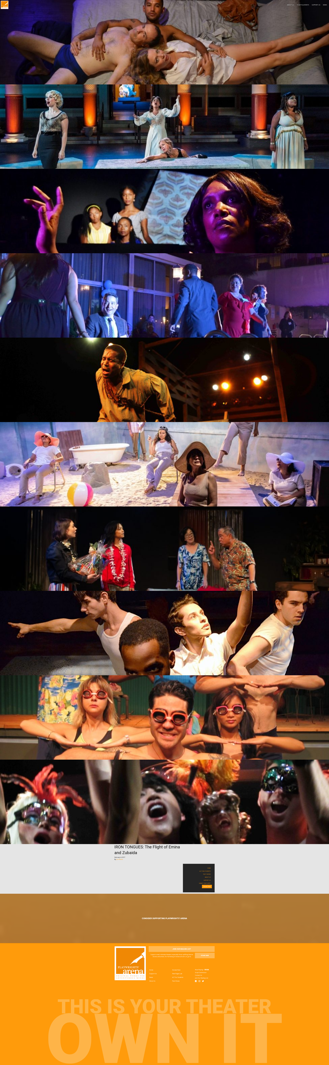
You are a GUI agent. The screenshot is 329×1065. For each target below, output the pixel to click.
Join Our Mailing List (201, 978)
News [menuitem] (325, 5)
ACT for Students (205, 871)
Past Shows (207, 874)
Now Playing (202, 970)
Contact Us (198, 975)
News (151, 977)
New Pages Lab (177, 974)
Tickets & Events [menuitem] (303, 5)
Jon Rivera (119, 859)
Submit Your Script (205, 883)
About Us (208, 877)
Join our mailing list (181, 949)
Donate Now (207, 886)
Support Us (207, 880)
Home (209, 868)
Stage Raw (205, 955)
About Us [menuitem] (290, 5)
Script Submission (200, 972)
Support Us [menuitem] (316, 5)
